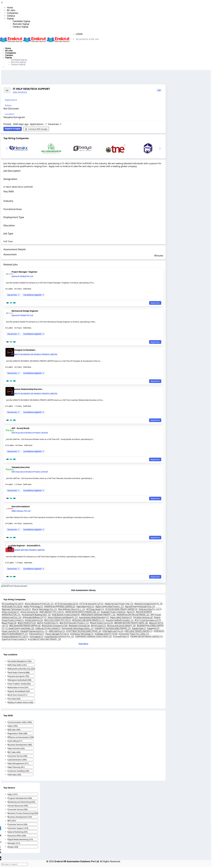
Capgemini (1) (153, 628)
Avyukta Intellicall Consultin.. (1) (120, 620)
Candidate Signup (21, 21)
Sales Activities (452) (16, 748)
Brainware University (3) (79, 625)
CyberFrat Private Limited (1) (14, 639)
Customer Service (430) (17, 756)
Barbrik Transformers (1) (47, 623)
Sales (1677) (13, 794)
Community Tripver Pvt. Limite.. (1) (134, 633)
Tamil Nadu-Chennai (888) (19, 672)
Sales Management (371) (18, 763)
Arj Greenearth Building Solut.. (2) (36, 614)
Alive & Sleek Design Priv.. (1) (44, 609)
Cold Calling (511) (15, 741)
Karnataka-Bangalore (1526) (19, 661)
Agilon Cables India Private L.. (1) (110, 606)
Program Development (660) (20, 798)
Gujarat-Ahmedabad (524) (19, 691)
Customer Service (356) (17, 824)
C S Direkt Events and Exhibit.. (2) (20, 628)
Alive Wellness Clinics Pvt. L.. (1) (71, 609)
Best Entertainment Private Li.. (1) (74, 623)
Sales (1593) (13, 726)
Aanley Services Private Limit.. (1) (119, 603)
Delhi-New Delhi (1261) (17, 665)
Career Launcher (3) (10, 631)
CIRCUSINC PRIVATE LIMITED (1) (138, 631)
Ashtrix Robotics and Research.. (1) (63, 617)
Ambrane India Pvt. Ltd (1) (150, 609)
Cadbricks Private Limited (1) (48, 628)
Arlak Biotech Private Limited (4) (66, 614)
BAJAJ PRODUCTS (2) (27, 623)
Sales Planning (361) (16, 767)
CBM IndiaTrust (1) (57, 631)
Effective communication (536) (21, 737)
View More (83, 643)
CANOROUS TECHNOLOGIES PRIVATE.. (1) (113, 628)
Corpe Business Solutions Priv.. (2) (59, 636)
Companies (12, 13)
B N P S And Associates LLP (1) (148, 620)
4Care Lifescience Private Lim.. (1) (39, 603)
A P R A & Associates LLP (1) (91, 603)
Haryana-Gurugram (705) (18, 676)
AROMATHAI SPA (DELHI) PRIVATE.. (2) (133, 614)
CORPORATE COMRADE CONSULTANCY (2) (93, 636)
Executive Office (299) (17, 835)
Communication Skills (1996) (20, 722)
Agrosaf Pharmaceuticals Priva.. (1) (140, 606)
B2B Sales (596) (14, 729)
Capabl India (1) (139, 628)
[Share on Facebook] (7, 302)
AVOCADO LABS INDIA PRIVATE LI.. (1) (88, 620)
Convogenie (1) (36, 636)
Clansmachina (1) (36, 633)
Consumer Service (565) (18, 809)
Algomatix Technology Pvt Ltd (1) (16, 609)
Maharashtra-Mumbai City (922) (21, 668)
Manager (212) (14, 843)
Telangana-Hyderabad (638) (19, 680)
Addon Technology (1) (33, 606)
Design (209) (13, 847)
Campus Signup (20, 26)
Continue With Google (37, 129)
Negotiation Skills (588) (17, 733)
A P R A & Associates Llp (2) (66, 603)
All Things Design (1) (95, 609)
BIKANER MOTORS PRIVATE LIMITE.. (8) (131, 623)
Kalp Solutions (20, 92)
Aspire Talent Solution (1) (121, 617)
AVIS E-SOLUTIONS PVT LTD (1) (57, 620)
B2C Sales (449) (14, 752)
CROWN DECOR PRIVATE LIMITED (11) (147, 636)
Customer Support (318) (18, 828)
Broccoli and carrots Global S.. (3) (121, 625)
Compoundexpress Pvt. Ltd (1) (15, 636)
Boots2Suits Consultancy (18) (54, 625)
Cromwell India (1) (121, 636)
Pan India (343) (14, 698)
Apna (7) (131, 612)
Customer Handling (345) (18, 771)
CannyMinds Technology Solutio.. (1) (77, 628)
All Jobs (11, 10)
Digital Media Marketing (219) (20, 839)
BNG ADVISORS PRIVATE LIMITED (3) (25, 625)
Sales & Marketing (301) (18, 832)
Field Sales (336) (14, 774)
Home (10, 7)
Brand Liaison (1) (98, 625)
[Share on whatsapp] (11, 302)
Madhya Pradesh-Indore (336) (20, 702)
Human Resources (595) (18, 805)
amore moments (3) (29, 612)
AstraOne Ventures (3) (143, 617)
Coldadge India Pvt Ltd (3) (106, 633)
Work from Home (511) (17, 695)
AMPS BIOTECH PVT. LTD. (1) (52, 612)
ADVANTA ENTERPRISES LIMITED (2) (59, 606)
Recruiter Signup (21, 24)
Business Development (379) (20, 817)
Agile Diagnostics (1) (85, 606)
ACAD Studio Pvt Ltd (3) (12, 606)
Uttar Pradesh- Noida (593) (19, 683)
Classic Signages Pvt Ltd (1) (57, 633)
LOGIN (79, 34)
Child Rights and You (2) (113, 631)
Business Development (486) (20, 744)
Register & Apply (12, 128)
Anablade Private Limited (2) (113, 612)
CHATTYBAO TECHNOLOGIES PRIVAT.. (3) (83, 631)
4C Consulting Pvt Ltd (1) (13, 603)
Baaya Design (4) (9, 623)
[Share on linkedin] (14, 302)
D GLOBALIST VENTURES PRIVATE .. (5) (44, 639)
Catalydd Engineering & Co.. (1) (33, 631)
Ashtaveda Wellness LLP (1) (34, 617)
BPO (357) (12, 820)
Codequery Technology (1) (82, 633)
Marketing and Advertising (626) (21, 802)
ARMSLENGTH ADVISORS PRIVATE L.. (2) (98, 614)
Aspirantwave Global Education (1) (94, 617)
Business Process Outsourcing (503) (23, 813)
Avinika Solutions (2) (34, 620)
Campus (11, 15)
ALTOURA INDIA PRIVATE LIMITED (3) (121, 609)
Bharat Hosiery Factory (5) (101, 623)
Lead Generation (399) (17, 759)
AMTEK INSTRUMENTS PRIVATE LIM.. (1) (82, 612)
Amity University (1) (10, 612)
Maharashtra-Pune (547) (18, 687)
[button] (160, 148)
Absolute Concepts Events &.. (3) (148, 603)
